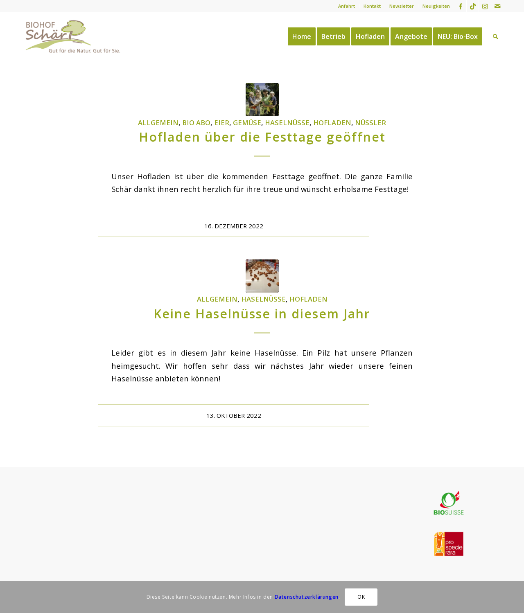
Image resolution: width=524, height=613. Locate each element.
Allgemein (158, 122)
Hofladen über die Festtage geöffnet (262, 136)
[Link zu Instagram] (485, 6)
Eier (221, 122)
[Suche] (496, 36)
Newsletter (401, 6)
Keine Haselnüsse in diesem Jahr (262, 313)
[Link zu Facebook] (460, 6)
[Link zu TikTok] (473, 6)
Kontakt (372, 6)
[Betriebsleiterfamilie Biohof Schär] (262, 99)
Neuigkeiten (436, 6)
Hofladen (332, 122)
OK (361, 596)
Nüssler (370, 122)
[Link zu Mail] (497, 6)
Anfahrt (346, 6)
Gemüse (247, 122)
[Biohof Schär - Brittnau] (73, 36)
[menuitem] (346, 6)
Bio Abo (196, 122)
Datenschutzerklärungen (307, 596)
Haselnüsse (287, 122)
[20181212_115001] (262, 276)
